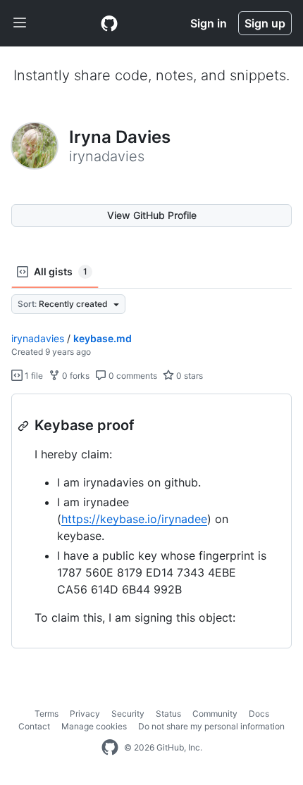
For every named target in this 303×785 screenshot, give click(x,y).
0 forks (74, 375)
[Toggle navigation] (19, 23)
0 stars (188, 375)
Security (127, 713)
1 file (33, 375)
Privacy (85, 713)
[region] (151, 521)
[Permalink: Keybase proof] (25, 426)
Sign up (265, 23)
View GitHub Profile (152, 215)
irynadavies (37, 338)
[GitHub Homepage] (109, 748)
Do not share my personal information (211, 726)
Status (168, 713)
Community (214, 713)
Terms (46, 713)
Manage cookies (94, 726)
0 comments (131, 375)
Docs (259, 713)
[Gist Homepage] (109, 23)
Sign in (208, 23)
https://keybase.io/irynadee (134, 519)
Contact (34, 726)
